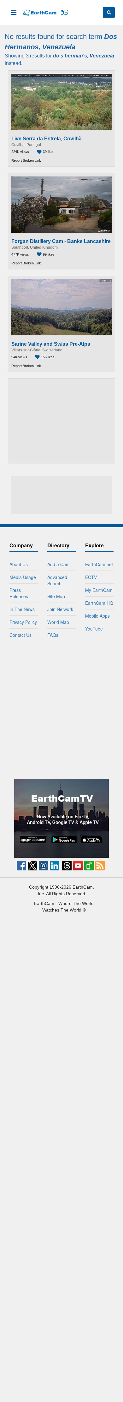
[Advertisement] (62, 421)
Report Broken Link (26, 160)
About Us (18, 564)
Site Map (56, 596)
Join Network (60, 609)
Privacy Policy (23, 622)
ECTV (91, 577)
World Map (58, 622)
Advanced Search (57, 580)
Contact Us (20, 635)
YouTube (94, 628)
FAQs (52, 635)
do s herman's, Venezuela (83, 55)
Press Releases (18, 593)
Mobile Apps (97, 616)
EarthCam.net (99, 564)
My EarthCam (99, 590)
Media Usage (22, 577)
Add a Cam (58, 564)
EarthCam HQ (99, 603)
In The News (22, 609)
